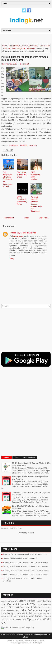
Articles (4, 601)
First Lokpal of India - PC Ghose (22, 174)
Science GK (6, 619)
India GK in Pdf (24, 613)
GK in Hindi (14, 607)
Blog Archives (29, 457)
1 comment (24, 64)
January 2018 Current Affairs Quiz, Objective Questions (25, 566)
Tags (16, 457)
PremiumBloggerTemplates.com (20, 643)
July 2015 (47, 613)
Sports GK (34, 619)
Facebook (13, 145)
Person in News (26, 616)
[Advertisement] (26, 38)
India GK (6, 48)
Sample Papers (43, 616)
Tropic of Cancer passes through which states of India (24, 554)
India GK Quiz (8, 613)
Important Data (12, 611)
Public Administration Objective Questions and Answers (25, 574)
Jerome (12, 233)
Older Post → (44, 218)
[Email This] (4, 150)
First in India (45, 46)
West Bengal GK (19, 48)
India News (37, 613)
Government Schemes (31, 607)
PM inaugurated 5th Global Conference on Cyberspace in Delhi (7, 179)
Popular (7, 457)
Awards (12, 601)
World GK (31, 48)
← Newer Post (8, 218)
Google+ (33, 145)
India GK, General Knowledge (28, 634)
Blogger (31, 533)
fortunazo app (17, 236)
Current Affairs (15, 46)
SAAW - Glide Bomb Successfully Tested (22, 200)
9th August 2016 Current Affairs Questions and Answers (25, 562)
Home (4, 46)
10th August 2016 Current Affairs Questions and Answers (26, 570)
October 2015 (6, 616)
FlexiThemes (19, 640)
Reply (11, 258)
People (14, 616)
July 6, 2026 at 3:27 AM (26, 233)
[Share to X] (9, 150)
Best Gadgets (37, 643)
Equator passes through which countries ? (20, 558)
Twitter (23, 145)
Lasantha (40, 640)
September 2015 (19, 619)
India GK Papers (42, 610)
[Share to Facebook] (12, 150)
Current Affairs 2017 (30, 46)
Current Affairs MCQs (21, 604)
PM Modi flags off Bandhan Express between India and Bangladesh (24, 58)
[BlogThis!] (6, 150)
